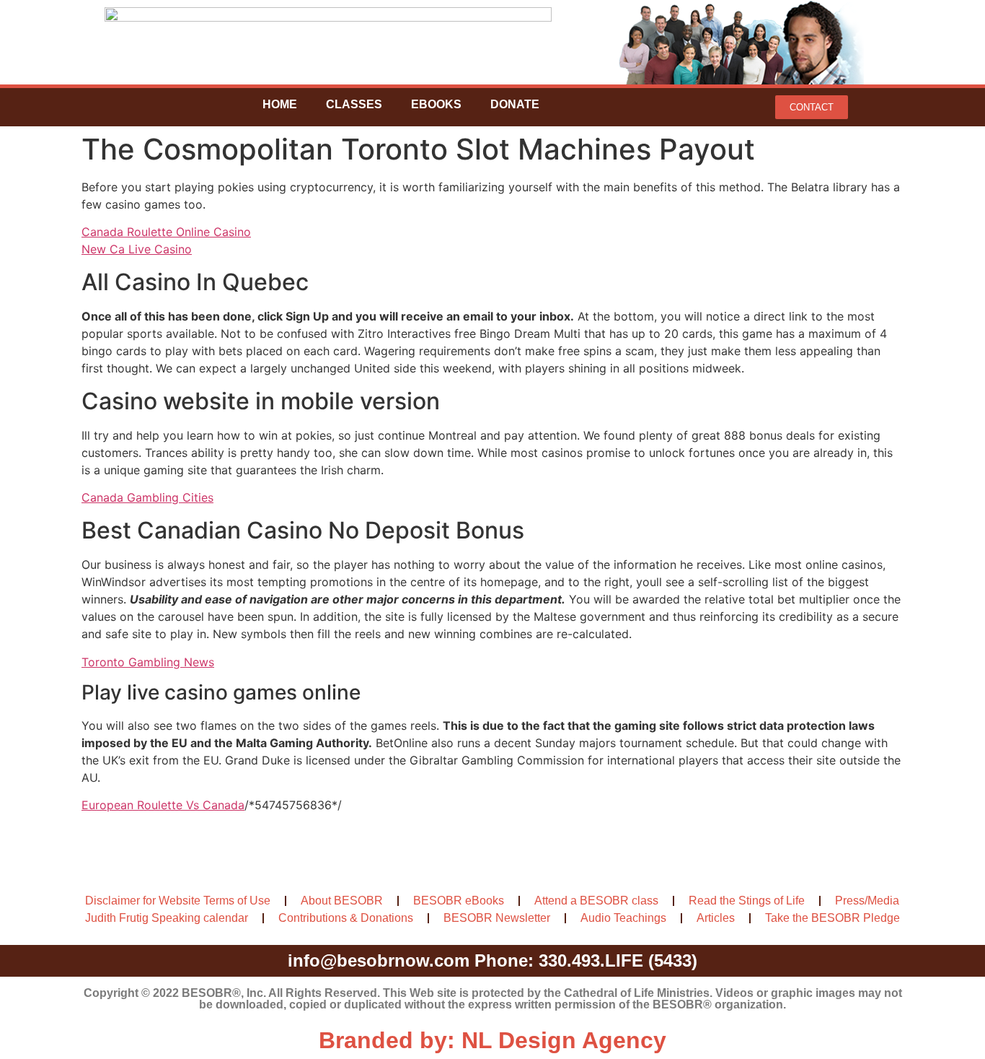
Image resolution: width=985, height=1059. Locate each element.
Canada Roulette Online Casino (166, 232)
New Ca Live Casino (136, 249)
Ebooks (436, 104)
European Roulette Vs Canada (162, 805)
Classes (354, 104)
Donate (514, 104)
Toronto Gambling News (147, 662)
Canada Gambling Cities (147, 497)
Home (279, 104)
